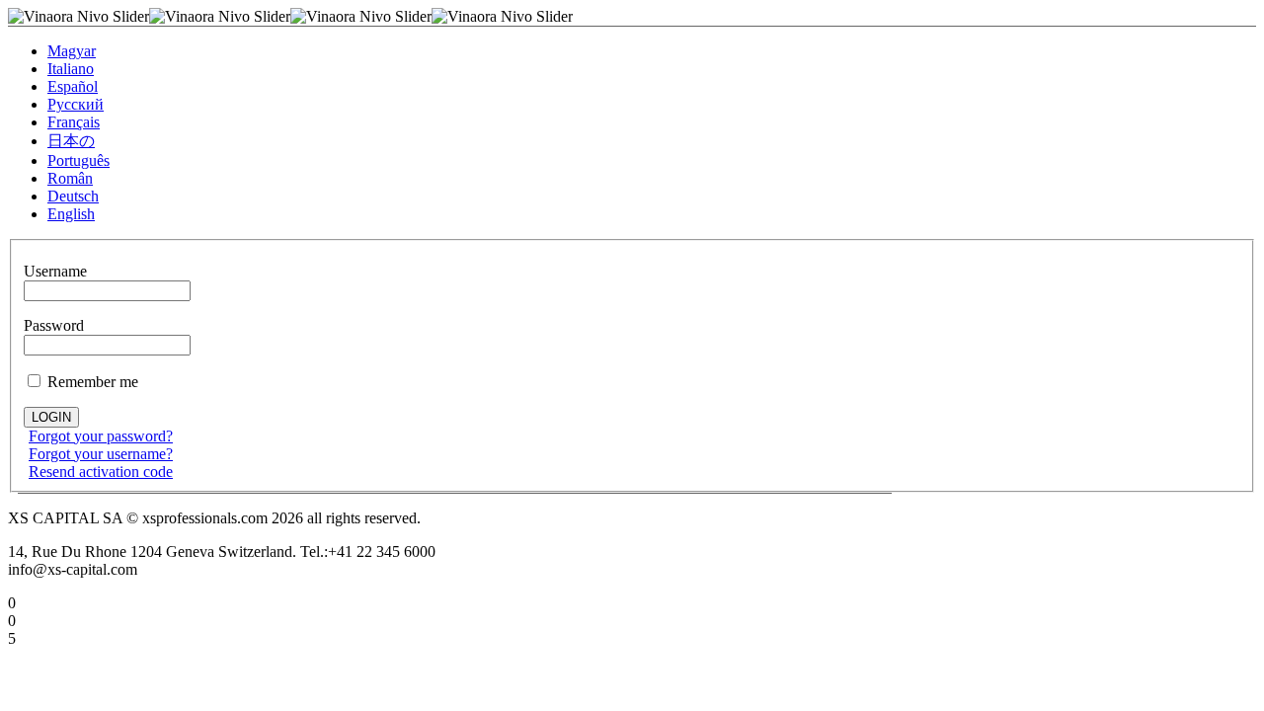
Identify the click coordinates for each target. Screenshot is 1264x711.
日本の (71, 140)
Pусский (75, 104)
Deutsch (73, 196)
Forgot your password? (101, 436)
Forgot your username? (101, 453)
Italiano (70, 68)
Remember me (90, 381)
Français (73, 122)
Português (78, 160)
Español (72, 86)
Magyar (71, 50)
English (71, 213)
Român (70, 178)
